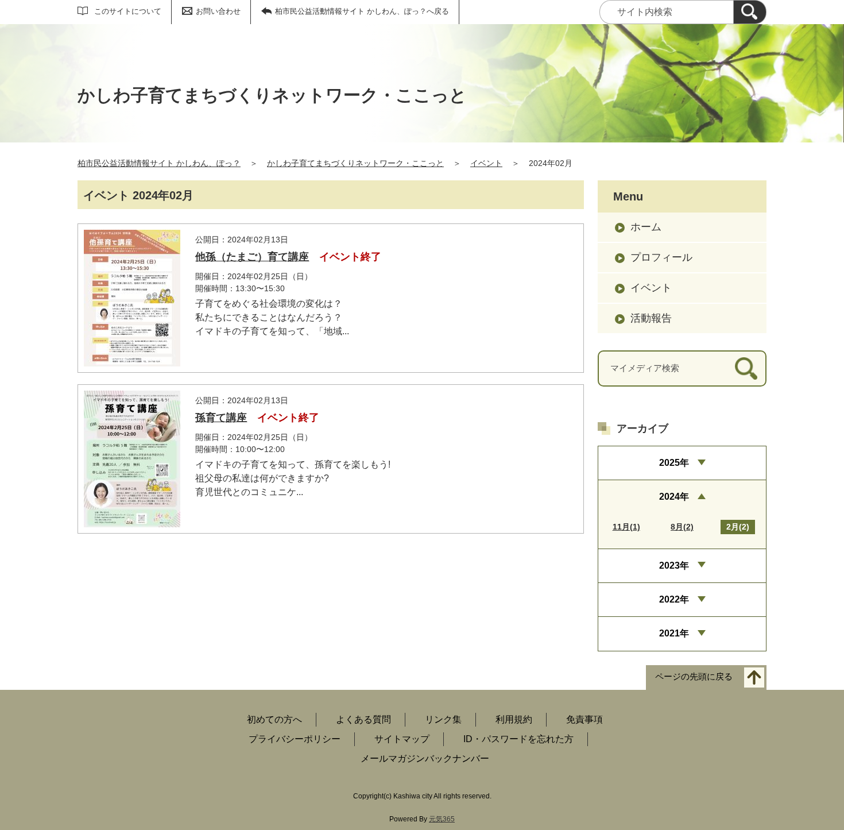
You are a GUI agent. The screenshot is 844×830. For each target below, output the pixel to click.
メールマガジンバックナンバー (425, 758)
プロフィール (661, 257)
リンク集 (443, 719)
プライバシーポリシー (294, 739)
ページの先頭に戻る (694, 676)
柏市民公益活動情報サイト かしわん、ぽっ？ (159, 163)
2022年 (674, 599)
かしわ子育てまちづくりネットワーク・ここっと (355, 163)
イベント (486, 163)
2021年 (674, 633)
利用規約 (513, 719)
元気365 (442, 819)
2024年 (674, 496)
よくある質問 (363, 719)
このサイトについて (127, 11)
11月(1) (626, 526)
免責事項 (584, 719)
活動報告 (651, 318)
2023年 (674, 565)
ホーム (645, 227)
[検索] (749, 12)
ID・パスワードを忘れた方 (518, 739)
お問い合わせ (218, 11)
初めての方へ (274, 719)
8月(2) (682, 526)
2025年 (674, 463)
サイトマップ (401, 739)
